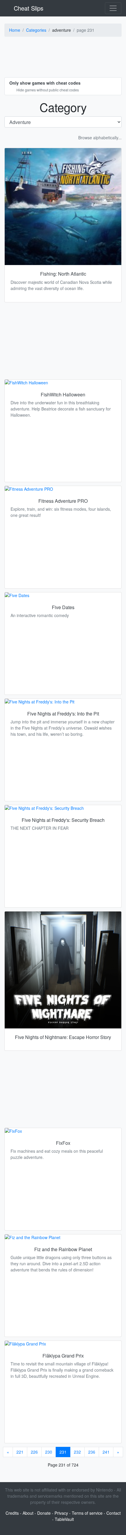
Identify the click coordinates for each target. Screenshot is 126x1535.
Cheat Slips (27, 8)
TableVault (64, 1519)
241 (106, 1452)
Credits (12, 1513)
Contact (113, 1513)
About (28, 1513)
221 (19, 1452)
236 (91, 1452)
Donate (44, 1513)
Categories (36, 30)
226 (34, 1452)
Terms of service (87, 1513)
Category (63, 107)
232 (77, 1452)
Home (14, 30)
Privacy (61, 1513)
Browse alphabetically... (100, 137)
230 (48, 1452)
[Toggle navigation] (113, 8)
